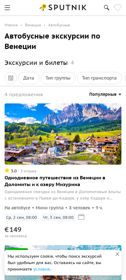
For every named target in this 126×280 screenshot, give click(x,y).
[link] (7, 7)
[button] (11, 78)
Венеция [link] (33, 25)
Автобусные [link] (59, 25)
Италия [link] (11, 25)
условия (41, 269)
